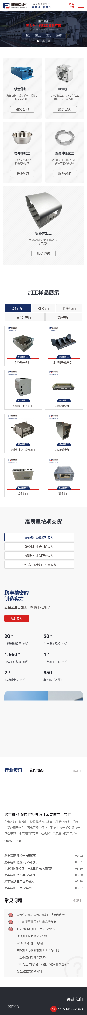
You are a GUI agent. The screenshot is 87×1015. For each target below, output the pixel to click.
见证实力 (16, 618)
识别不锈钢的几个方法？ (32, 957)
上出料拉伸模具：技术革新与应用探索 (28, 868)
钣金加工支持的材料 (29, 971)
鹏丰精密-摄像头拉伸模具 (20, 862)
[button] (38, 41)
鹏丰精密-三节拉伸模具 (19, 881)
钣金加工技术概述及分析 (32, 936)
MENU (80, 6)
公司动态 (36, 770)
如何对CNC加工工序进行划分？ (37, 929)
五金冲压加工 (25, 317)
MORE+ (78, 771)
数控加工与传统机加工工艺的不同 (38, 950)
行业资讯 (13, 770)
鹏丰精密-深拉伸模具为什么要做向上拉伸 (37, 814)
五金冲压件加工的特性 (31, 943)
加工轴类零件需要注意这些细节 (36, 922)
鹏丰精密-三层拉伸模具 (19, 888)
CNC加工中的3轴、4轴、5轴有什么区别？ (43, 964)
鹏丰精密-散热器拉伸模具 (20, 875)
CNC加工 (44, 308)
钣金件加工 (18, 308)
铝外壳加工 (64, 317)
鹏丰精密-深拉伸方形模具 (20, 855)
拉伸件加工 (70, 308)
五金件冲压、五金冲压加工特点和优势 (41, 915)
